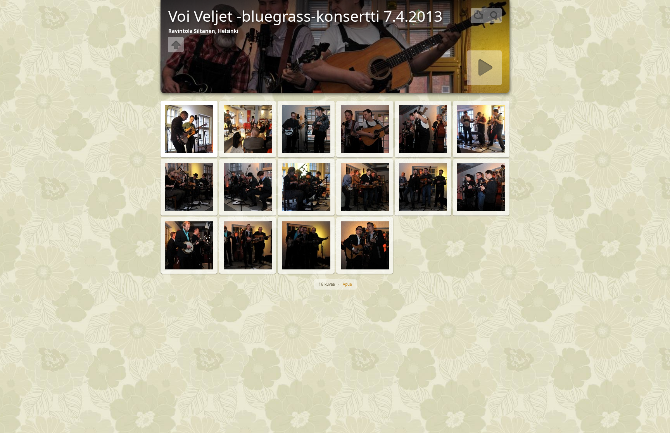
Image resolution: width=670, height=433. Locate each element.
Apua (347, 284)
